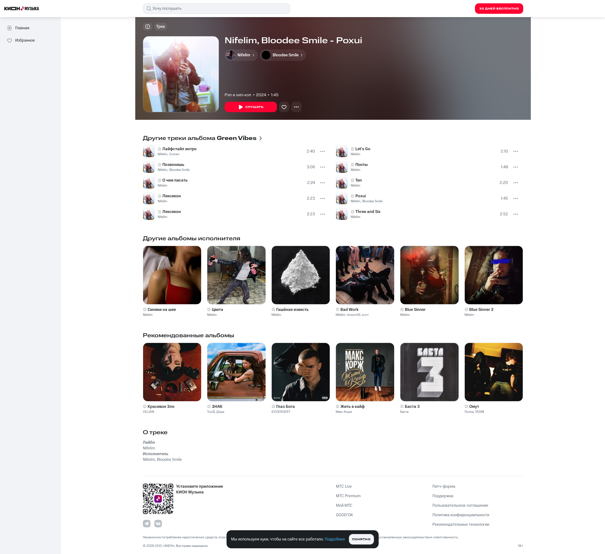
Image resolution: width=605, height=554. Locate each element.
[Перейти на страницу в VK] (158, 523)
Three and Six (368, 212)
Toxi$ (211, 411)
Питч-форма (443, 486)
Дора (220, 411)
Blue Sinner (415, 309)
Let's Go (362, 149)
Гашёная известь (292, 309)
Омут (474, 406)
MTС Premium (348, 496)
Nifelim (162, 154)
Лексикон (171, 196)
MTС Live (344, 486)
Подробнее (335, 539)
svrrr (365, 315)
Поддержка (442, 496)
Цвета (217, 309)
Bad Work (349, 309)
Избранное (25, 40)
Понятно (361, 539)
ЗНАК (217, 406)
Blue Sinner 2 (481, 309)
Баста (404, 411)
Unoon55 (353, 315)
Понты (361, 165)
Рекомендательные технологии (460, 524)
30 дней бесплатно (499, 9)
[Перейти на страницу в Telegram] (146, 523)
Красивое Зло (161, 406)
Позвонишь (173, 165)
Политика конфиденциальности (460, 515)
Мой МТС (344, 505)
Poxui (360, 196)
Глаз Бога (285, 406)
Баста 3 (412, 406)
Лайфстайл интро (179, 149)
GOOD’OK (344, 515)
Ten (358, 180)
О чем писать (175, 180)
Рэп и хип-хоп (238, 95)
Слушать (254, 107)
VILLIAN (148, 411)
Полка (469, 411)
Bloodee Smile (179, 170)
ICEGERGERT (280, 411)
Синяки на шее (162, 309)
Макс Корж (344, 411)
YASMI (479, 411)
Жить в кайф (352, 406)
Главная (22, 28)
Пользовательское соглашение (460, 505)
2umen (174, 154)
